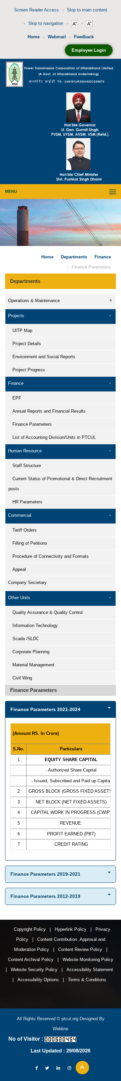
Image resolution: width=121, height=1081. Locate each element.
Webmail (57, 36)
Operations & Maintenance (34, 300)
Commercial (19, 515)
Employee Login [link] (89, 50)
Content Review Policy (80, 949)
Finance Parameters (30, 424)
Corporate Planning (28, 651)
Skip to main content (87, 9)
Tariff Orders (22, 530)
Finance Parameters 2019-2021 (45, 874)
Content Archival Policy (30, 959)
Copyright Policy (30, 929)
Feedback (84, 36)
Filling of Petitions (27, 543)
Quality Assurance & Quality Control (45, 612)
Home (34, 36)
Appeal (17, 569)
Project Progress (26, 369)
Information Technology (33, 625)
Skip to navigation (45, 23)
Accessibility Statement (90, 969)
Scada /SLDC (23, 638)
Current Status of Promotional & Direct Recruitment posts (60, 483)
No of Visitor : (25, 1039)
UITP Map (20, 330)
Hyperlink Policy (70, 929)
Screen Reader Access (36, 9)
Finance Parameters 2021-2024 (45, 709)
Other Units (19, 597)
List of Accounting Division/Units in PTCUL (52, 437)
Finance (102, 256)
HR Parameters (25, 501)
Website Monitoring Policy (88, 959)
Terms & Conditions (87, 979)
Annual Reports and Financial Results (47, 411)
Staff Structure (24, 465)
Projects (16, 315)
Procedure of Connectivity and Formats (48, 556)
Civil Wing (20, 677)
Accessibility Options (38, 979)
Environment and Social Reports (41, 356)
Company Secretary (27, 582)
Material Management (31, 664)
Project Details (24, 343)
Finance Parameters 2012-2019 (45, 896)
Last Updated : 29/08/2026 (60, 1050)
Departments (74, 256)
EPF (14, 398)
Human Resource (25, 450)
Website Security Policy (34, 969)
